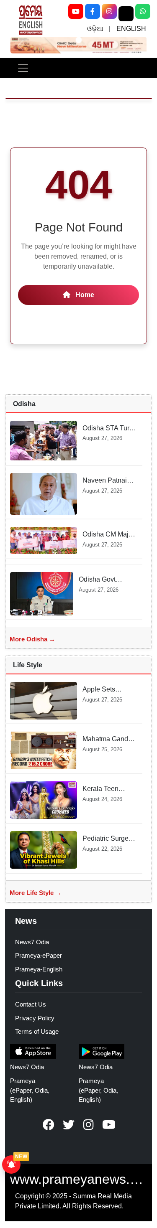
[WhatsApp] (142, 11)
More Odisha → (32, 639)
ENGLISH (131, 28)
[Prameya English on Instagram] (88, 1124)
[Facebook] (92, 11)
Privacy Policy (34, 1018)
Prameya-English (38, 969)
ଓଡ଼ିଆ (95, 28)
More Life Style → (36, 892)
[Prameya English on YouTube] (109, 1124)
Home (84, 294)
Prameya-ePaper (38, 955)
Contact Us (30, 1004)
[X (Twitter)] (126, 13)
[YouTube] (75, 11)
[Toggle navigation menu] (23, 68)
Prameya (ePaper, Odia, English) (29, 1090)
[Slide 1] (78, 40)
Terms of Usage (37, 1031)
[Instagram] (109, 11)
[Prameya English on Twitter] (68, 1124)
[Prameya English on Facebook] (48, 1124)
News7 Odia (32, 942)
